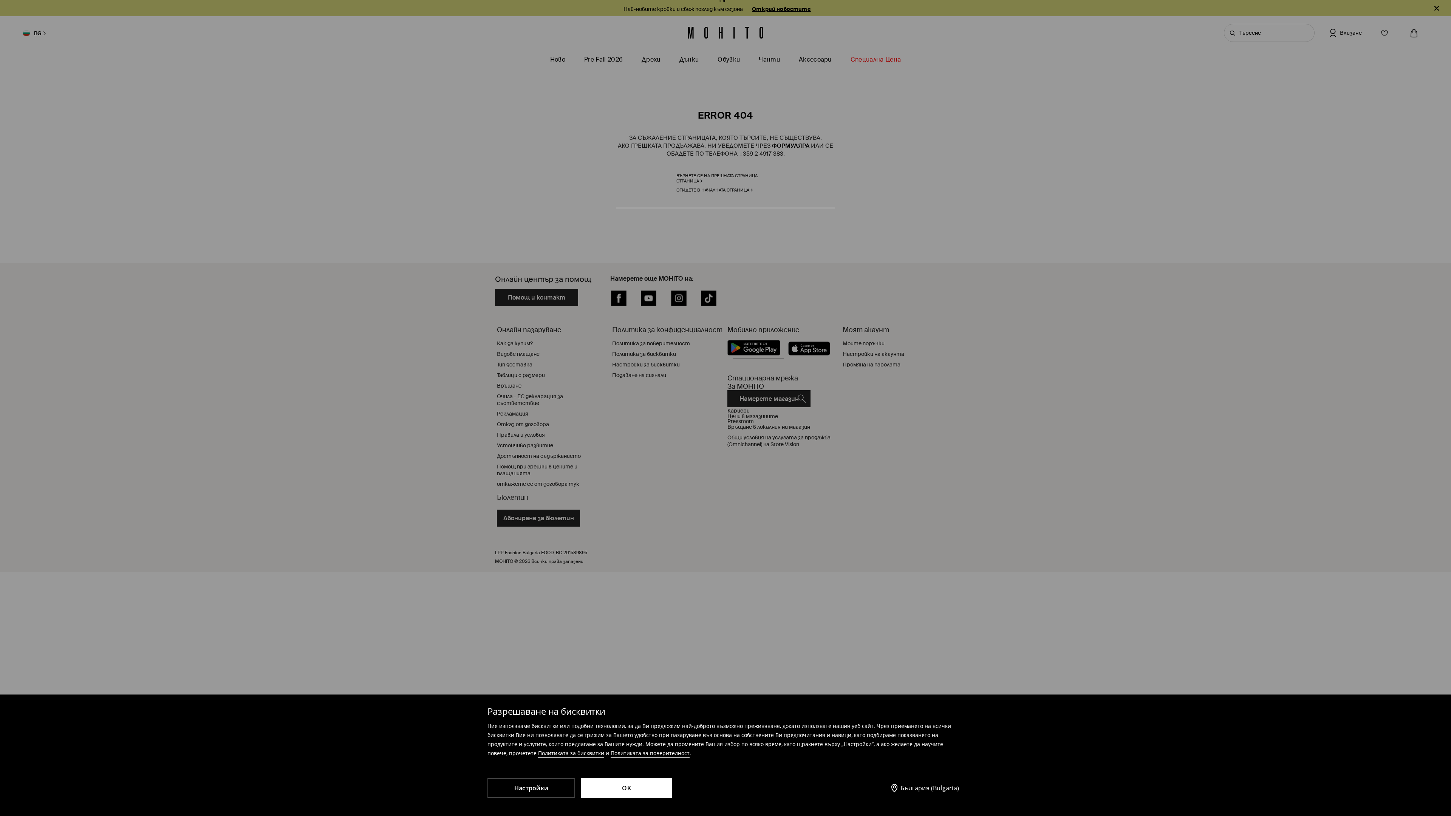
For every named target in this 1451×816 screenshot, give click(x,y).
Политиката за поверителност (650, 753)
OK (626, 788)
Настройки (531, 788)
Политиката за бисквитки (571, 753)
